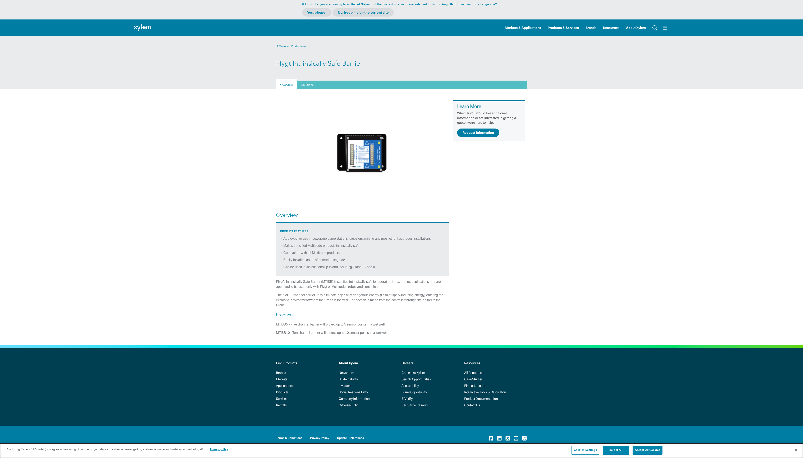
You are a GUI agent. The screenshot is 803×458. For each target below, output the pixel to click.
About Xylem (636, 28)
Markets (282, 379)
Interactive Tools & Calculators (485, 392)
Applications (285, 386)
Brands (591, 28)
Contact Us (472, 405)
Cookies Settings (585, 450)
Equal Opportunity (414, 392)
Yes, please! (317, 12)
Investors (345, 386)
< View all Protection (291, 46)
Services (281, 399)
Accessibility (410, 386)
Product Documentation (481, 399)
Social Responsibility (353, 392)
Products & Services (563, 28)
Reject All (615, 450)
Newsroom (346, 373)
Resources (611, 28)
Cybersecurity (348, 405)
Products (282, 392)
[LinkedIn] (499, 438)
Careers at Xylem (413, 373)
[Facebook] (491, 438)
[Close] (796, 450)
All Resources (473, 373)
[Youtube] (516, 438)
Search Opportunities (416, 379)
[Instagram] (524, 438)
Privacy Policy (319, 438)
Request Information (478, 133)
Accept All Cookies (647, 450)
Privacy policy (219, 449)
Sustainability (348, 379)
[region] (401, 450)
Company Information (354, 399)
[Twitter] (507, 438)
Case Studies (473, 379)
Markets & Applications (523, 28)
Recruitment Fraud (415, 405)
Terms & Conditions (289, 438)
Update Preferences (350, 438)
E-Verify (407, 399)
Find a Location (475, 386)
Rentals (281, 405)
